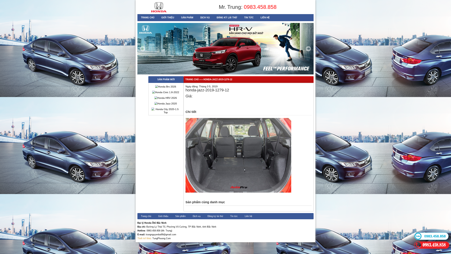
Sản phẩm (187, 17)
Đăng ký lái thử (227, 17)
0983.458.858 (260, 7)
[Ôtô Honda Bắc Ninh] (159, 13)
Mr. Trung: (231, 7)
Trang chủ (147, 17)
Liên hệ (265, 17)
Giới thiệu (167, 17)
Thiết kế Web (144, 238)
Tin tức (249, 17)
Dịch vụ (205, 17)
